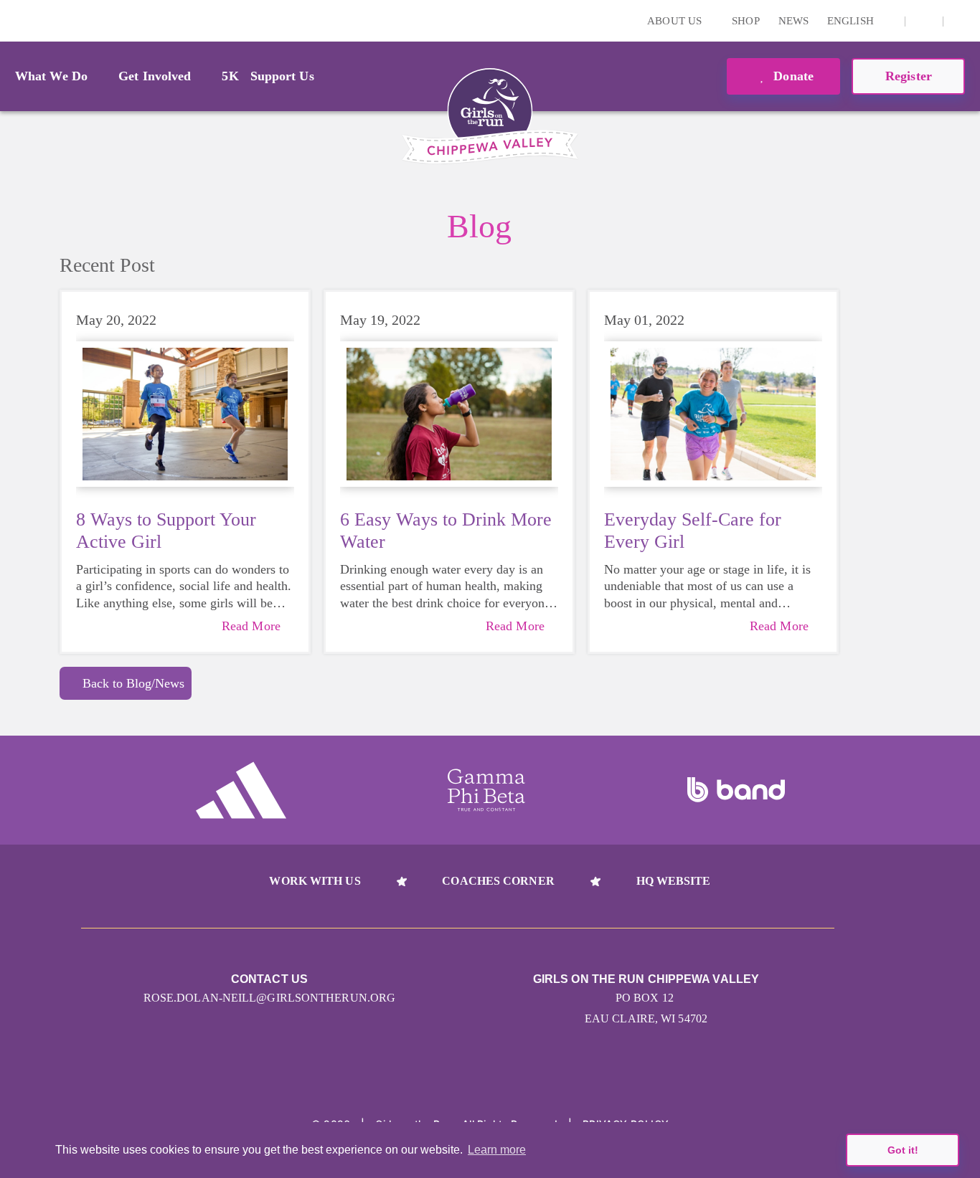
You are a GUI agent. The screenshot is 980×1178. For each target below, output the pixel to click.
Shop (745, 21)
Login (13, 20)
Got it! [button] (902, 1150)
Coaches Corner (498, 881)
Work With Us (314, 881)
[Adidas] (241, 790)
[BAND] (736, 790)
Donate (792, 76)
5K (230, 76)
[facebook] (924, 20)
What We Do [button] (51, 76)
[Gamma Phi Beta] (486, 790)
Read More (251, 626)
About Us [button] (676, 21)
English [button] (852, 21)
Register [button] (908, 76)
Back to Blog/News (133, 683)
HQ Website (673, 881)
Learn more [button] (497, 1150)
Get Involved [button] (154, 76)
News (793, 21)
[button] (962, 20)
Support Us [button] (282, 76)
